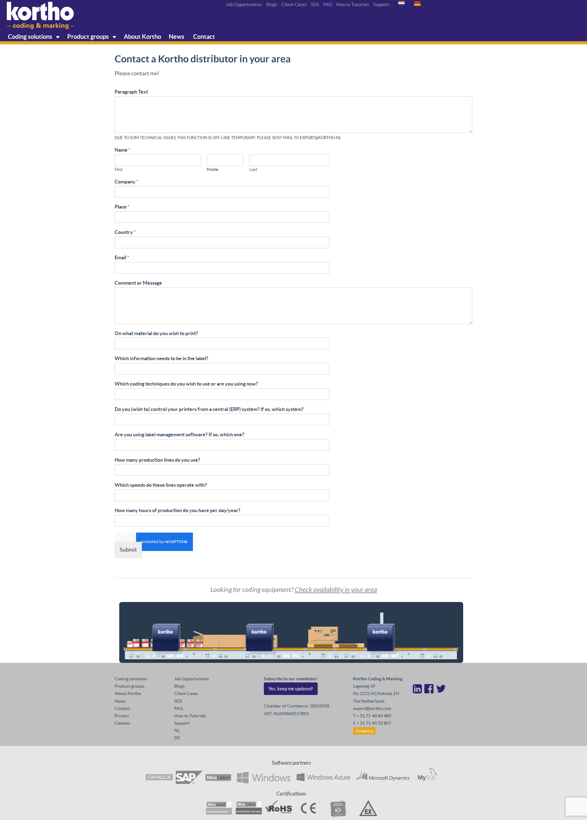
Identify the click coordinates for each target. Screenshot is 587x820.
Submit (128, 549)
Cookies (122, 723)
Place (122, 206)
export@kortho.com (372, 708)
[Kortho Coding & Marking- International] (40, 15)
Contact (203, 36)
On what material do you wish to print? (156, 333)
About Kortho (142, 36)
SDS (315, 4)
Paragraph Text (131, 91)
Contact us (364, 731)
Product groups (88, 36)
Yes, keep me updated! (290, 688)
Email (122, 257)
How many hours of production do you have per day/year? (177, 510)
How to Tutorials (352, 4)
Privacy (122, 715)
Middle (213, 169)
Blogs (272, 4)
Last (253, 169)
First (119, 169)
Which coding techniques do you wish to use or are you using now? (186, 383)
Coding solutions (31, 36)
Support (381, 4)
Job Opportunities (244, 4)
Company (126, 181)
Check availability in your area (336, 590)
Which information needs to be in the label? (161, 358)
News (176, 36)
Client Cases (294, 4)
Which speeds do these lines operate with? (161, 485)
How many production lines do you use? (157, 460)
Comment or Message (138, 283)
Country (125, 232)
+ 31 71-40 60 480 (373, 715)
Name (122, 150)
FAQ (327, 4)
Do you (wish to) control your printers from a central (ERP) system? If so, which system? (209, 409)
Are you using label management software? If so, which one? (179, 434)
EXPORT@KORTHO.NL (320, 137)
